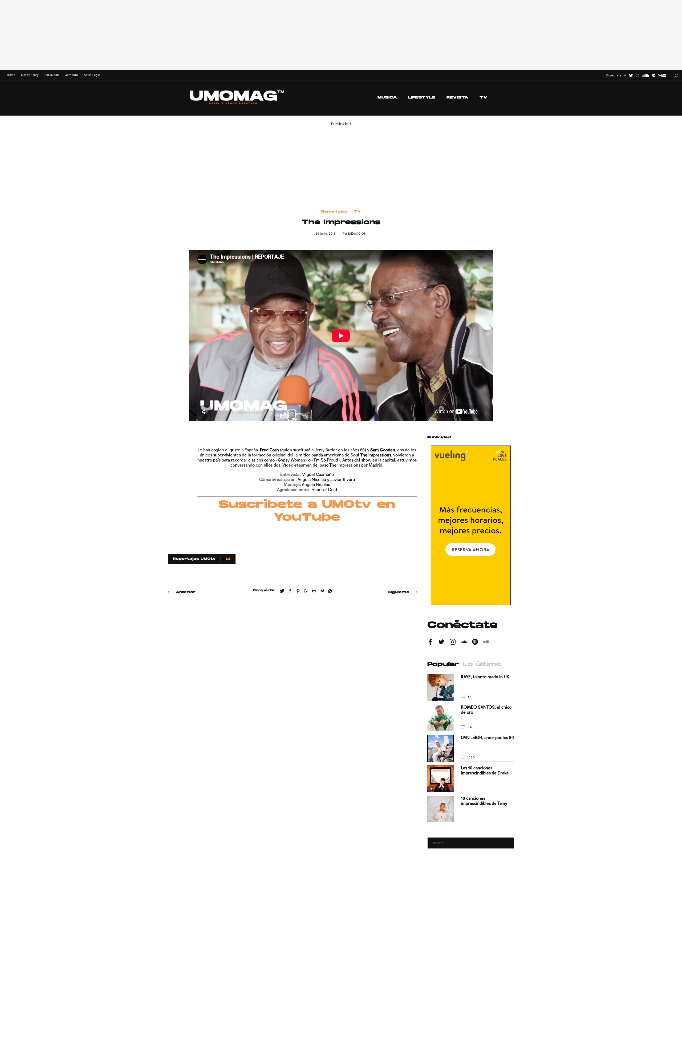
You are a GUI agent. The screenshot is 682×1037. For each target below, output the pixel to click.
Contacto (71, 75)
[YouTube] (662, 75)
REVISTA (457, 97)
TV (483, 97)
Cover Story (30, 75)
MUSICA (387, 97)
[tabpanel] (470, 748)
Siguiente (398, 592)
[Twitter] (631, 75)
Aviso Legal (92, 75)
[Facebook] (625, 75)
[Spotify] (653, 75)
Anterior (186, 592)
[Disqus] (292, 675)
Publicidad (51, 75)
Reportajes (334, 211)
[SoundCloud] (645, 75)
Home (11, 75)
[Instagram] (637, 75)
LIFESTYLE (421, 97)
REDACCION (357, 233)
